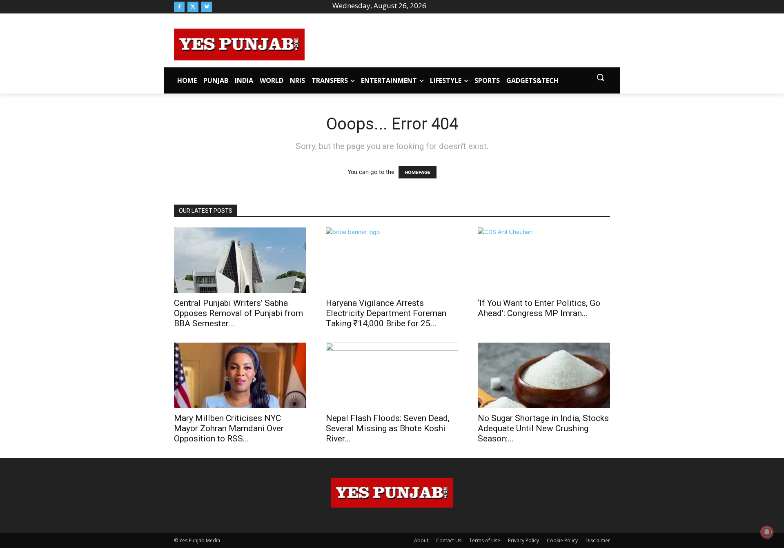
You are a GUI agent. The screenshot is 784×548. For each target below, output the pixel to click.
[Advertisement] (457, 43)
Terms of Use (484, 540)
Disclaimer (598, 540)
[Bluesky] (206, 7)
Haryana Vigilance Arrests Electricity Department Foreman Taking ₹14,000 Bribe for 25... (386, 313)
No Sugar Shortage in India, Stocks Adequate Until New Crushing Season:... (543, 428)
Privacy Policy (523, 540)
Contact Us (448, 540)
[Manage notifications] (766, 532)
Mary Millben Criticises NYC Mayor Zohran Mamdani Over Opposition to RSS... (229, 428)
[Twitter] (192, 7)
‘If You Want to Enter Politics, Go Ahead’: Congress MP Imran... (539, 308)
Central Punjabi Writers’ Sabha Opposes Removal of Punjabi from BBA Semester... (238, 313)
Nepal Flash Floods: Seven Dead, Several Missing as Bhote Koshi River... (388, 428)
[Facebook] (179, 7)
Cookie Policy (562, 540)
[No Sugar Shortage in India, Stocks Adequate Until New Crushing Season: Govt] (544, 375)
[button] (600, 77)
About (421, 540)
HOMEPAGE (417, 172)
